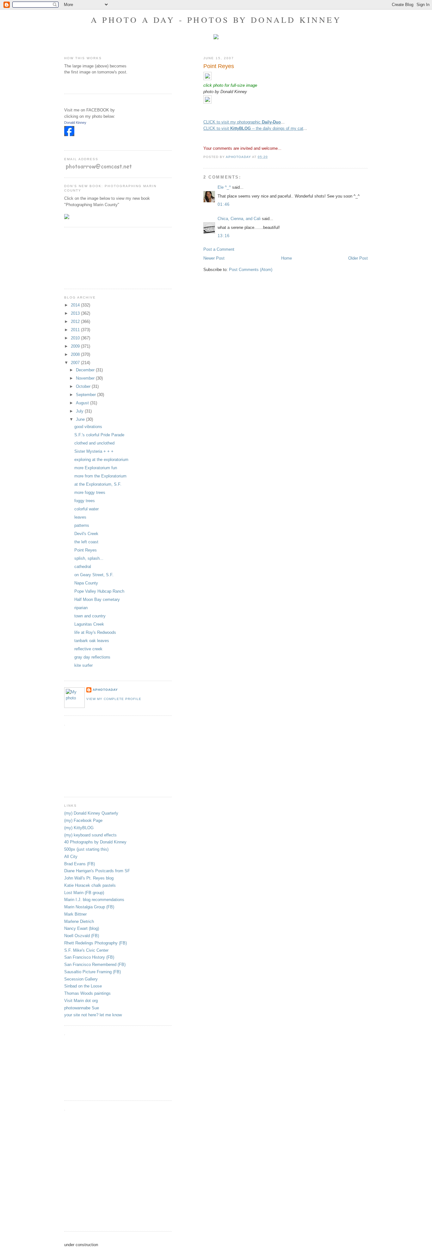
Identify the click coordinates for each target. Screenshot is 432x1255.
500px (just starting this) (86, 849)
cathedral (82, 566)
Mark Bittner (75, 914)
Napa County (86, 583)
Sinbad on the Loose (83, 986)
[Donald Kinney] (69, 134)
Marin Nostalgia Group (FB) (89, 907)
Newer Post (214, 258)
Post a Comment (218, 249)
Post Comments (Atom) (250, 269)
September (86, 394)
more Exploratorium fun (95, 467)
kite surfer (83, 665)
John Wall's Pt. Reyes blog (89, 878)
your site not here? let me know (93, 1014)
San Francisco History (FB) (89, 957)
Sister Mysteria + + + (94, 451)
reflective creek (88, 648)
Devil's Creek (86, 533)
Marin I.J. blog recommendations (94, 899)
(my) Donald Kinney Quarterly (91, 813)
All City (70, 856)
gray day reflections (92, 657)
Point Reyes (85, 550)
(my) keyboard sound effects (90, 835)
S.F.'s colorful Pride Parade (99, 434)
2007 (76, 362)
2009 (76, 346)
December (86, 370)
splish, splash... (88, 558)
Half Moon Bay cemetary (97, 599)
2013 (76, 313)
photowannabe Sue (81, 1008)
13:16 (224, 235)
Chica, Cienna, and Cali (239, 218)
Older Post (358, 258)
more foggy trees (89, 492)
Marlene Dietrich (79, 921)
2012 (76, 321)
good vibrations (88, 426)
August (83, 402)
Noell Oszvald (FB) (81, 935)
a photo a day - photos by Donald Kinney (216, 19)
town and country (90, 616)
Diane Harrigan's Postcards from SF (97, 870)
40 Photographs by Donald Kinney (95, 842)
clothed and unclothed (94, 443)
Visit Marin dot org (81, 1000)
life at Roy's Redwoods (95, 632)
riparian (81, 607)
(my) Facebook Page (83, 820)
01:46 (224, 204)
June (81, 419)
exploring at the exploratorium (101, 459)
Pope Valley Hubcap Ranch (99, 591)
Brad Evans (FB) (79, 863)
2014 (76, 305)
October (84, 386)
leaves (80, 517)
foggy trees (84, 500)
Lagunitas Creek (89, 624)
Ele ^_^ (224, 187)
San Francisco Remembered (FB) (95, 964)
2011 (76, 329)
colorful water (86, 509)
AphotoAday (105, 689)
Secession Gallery (81, 979)
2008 (76, 354)
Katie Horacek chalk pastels (90, 885)
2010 (76, 338)
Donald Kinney (75, 122)
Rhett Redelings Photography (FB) (95, 943)
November (86, 378)
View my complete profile (113, 699)
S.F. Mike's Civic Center (86, 950)
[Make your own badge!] (64, 141)
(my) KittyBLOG (79, 827)
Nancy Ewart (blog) (81, 928)
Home (286, 258)
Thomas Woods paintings (87, 993)
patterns (81, 525)
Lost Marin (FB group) (84, 892)
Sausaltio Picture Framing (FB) (92, 971)
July (80, 411)
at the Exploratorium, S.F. (97, 484)
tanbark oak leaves (91, 640)
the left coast (86, 541)
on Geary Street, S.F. (94, 574)
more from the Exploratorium (100, 476)
